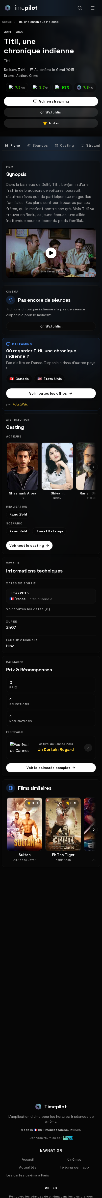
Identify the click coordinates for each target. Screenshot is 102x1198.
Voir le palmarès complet (48, 767)
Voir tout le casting (26, 545)
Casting (67, 145)
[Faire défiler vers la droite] (94, 467)
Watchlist (54, 112)
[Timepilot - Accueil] (21, 8)
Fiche (15, 145)
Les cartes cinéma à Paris (27, 1175)
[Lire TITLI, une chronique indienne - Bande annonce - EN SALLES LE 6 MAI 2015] (51, 253)
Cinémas (74, 1159)
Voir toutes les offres (48, 393)
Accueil (28, 1159)
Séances (40, 145)
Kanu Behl (17, 69)
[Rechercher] (79, 7)
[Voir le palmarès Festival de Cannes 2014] (88, 748)
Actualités (27, 1167)
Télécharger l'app (74, 1167)
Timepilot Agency (56, 1130)
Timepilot (55, 1106)
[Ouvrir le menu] (92, 7)
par (8, 404)
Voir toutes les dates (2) (28, 609)
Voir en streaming (54, 101)
